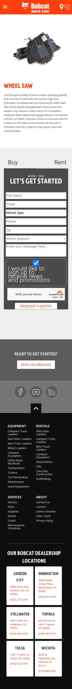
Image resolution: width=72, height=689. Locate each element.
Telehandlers (16, 468)
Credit (12, 520)
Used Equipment (18, 486)
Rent (60, 162)
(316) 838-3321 (47, 671)
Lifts (38, 466)
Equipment (17, 426)
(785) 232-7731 (47, 633)
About (41, 497)
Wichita (48, 648)
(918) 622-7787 (19, 663)
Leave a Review (45, 511)
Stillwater (19, 614)
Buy (13, 162)
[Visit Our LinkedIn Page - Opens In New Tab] (51, 392)
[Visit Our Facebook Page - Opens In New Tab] (20, 392)
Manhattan (48, 573)
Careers (41, 507)
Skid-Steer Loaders (20, 439)
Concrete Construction (44, 472)
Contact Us (43, 502)
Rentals (43, 426)
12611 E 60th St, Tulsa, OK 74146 (20, 656)
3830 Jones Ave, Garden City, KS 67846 (19, 590)
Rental (12, 516)
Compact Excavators (14, 454)
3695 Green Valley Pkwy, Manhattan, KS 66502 (47, 585)
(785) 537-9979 (47, 596)
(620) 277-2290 (19, 599)
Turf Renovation (18, 477)
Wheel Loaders (17, 448)
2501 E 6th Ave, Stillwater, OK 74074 (19, 624)
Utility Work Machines (15, 462)
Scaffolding (43, 479)
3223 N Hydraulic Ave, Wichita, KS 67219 (47, 660)
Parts (11, 507)
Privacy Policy (44, 520)
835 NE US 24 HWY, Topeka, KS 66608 (46, 624)
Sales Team (43, 516)
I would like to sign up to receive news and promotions (29, 274)
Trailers (12, 472)
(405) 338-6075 (19, 633)
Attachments (16, 482)
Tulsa (20, 648)
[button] (61, 7)
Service (12, 502)
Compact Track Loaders (17, 432)
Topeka (48, 614)
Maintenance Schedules (16, 526)
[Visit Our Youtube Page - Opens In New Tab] (36, 392)
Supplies (13, 511)
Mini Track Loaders (20, 443)
